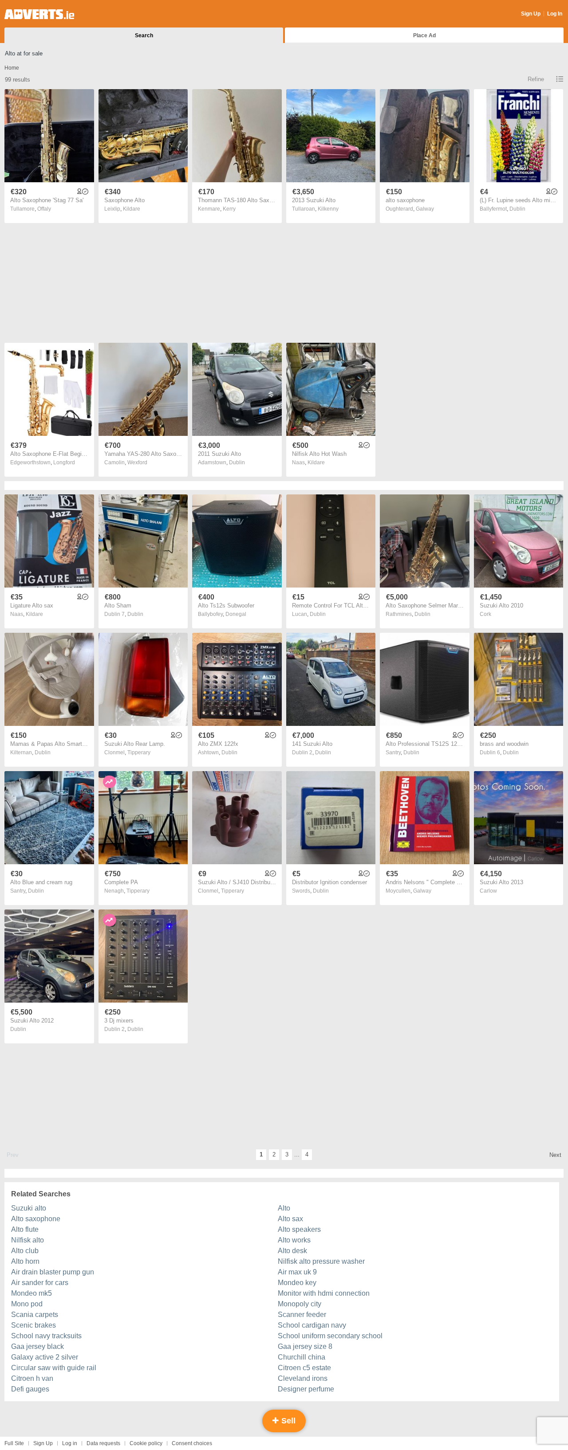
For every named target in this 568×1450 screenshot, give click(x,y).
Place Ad (424, 35)
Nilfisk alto (27, 1240)
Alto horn (25, 1261)
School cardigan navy (312, 1325)
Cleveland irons (302, 1378)
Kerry (229, 209)
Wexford (137, 462)
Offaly (44, 209)
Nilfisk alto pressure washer (321, 1261)
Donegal (235, 614)
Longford (64, 462)
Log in (69, 1443)
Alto (284, 1208)
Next (555, 1155)
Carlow (488, 891)
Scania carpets (34, 1314)
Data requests (103, 1443)
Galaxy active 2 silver (44, 1357)
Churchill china (301, 1357)
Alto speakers (299, 1229)
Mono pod (27, 1304)
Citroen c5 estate (304, 1368)
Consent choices (192, 1443)
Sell (287, 1420)
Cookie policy (146, 1443)
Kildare (131, 209)
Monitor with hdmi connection (324, 1293)
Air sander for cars (39, 1282)
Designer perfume (306, 1389)
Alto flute (25, 1229)
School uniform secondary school (330, 1336)
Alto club (25, 1250)
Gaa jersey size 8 (305, 1346)
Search (144, 35)
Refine (536, 79)
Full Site (14, 1443)
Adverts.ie (39, 14)
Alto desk (292, 1250)
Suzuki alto (28, 1208)
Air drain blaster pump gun (52, 1272)
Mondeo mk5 (31, 1293)
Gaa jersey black (37, 1346)
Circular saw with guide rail (53, 1368)
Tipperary (138, 752)
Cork (485, 614)
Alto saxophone (35, 1219)
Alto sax (290, 1219)
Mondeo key (297, 1282)
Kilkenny (328, 209)
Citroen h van (32, 1378)
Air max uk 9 (297, 1272)
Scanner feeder (302, 1314)
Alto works (294, 1240)
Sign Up (530, 14)
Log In (554, 14)
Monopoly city (299, 1304)
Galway (425, 209)
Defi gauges (30, 1389)
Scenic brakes (33, 1325)
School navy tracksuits (46, 1336)
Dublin (517, 209)
